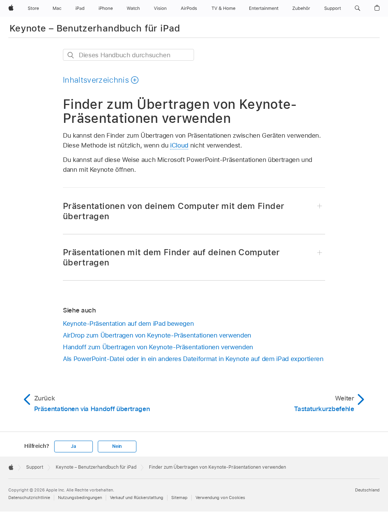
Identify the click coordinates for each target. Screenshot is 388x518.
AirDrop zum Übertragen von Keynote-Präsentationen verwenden (157, 335)
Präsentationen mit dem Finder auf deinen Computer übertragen (171, 257)
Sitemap (179, 497)
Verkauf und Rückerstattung (136, 497)
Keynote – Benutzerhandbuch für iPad (94, 28)
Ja (73, 446)
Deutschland (367, 490)
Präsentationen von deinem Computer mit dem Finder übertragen (173, 211)
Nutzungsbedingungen (80, 497)
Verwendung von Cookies (220, 497)
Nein (117, 446)
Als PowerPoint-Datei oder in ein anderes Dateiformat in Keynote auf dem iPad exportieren (193, 359)
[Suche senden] (71, 55)
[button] (357, 8)
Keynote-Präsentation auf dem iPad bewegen (128, 323)
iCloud (179, 145)
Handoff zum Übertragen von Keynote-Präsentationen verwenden (158, 347)
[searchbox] (128, 55)
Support (34, 467)
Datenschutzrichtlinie (29, 497)
